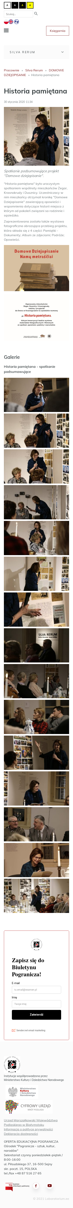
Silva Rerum (22, 52)
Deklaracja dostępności (21, 1134)
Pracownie (11, 70)
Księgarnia (57, 31)
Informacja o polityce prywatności (28, 1129)
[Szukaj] (36, 14)
